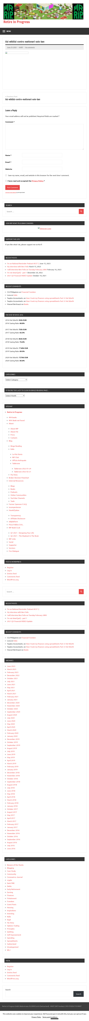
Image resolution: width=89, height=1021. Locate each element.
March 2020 (11, 730)
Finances (10, 895)
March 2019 (11, 763)
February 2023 (12, 672)
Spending (10, 938)
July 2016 (11, 845)
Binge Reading (16, 446)
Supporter (13, 545)
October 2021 (12, 678)
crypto (9, 880)
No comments (30, 47)
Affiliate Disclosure (18, 518)
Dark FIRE (11, 883)
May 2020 (11, 724)
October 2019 (12, 742)
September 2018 (13, 782)
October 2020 (12, 709)
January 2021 (12, 699)
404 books (13, 417)
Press (13, 435)
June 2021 (11, 684)
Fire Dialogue (14, 551)
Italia (15, 295)
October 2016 (12, 836)
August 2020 (12, 715)
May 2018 (11, 794)
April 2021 (11, 690)
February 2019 (12, 766)
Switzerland (11, 944)
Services (12, 548)
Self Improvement (14, 935)
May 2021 (11, 687)
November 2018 (13, 775)
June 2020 (11, 721)
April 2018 (11, 797)
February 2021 (12, 696)
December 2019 (13, 739)
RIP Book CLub (14, 527)
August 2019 (12, 748)
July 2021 (11, 681)
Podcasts (14, 492)
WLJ (8, 950)
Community (11, 874)
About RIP (14, 428)
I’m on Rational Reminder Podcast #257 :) (23, 263)
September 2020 (13, 712)
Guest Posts (11, 904)
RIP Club (15, 457)
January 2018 (12, 806)
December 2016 (13, 830)
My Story (14, 474)
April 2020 (11, 727)
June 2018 (11, 791)
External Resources (16, 481)
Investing (10, 913)
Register (10, 567)
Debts (9, 886)
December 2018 (13, 772)
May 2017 (11, 815)
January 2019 (12, 769)
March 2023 (11, 669)
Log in (9, 570)
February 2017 (12, 824)
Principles (11, 929)
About (11, 423)
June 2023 (11, 666)
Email (8, 162)
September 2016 (13, 839)
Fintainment (11, 898)
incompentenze (15, 507)
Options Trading (13, 926)
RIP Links (12, 539)
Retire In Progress (16, 21)
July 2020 (11, 718)
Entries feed (11, 573)
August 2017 (12, 812)
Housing (10, 907)
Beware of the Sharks (15, 865)
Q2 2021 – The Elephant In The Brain (25, 536)
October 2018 (12, 778)
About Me (14, 432)
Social (11, 542)
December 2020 (13, 703)
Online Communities (18, 495)
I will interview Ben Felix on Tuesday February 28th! (27, 269)
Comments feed (13, 576)
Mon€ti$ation (14, 510)
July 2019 (11, 751)
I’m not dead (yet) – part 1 (17, 272)
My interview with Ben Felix (18, 266)
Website (8, 169)
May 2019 (11, 757)
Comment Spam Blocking (10, 192)
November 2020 (13, 706)
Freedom (10, 901)
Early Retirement (13, 889)
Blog (10, 441)
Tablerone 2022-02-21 (22, 471)
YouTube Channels (18, 498)
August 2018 (12, 785)
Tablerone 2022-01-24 (22, 468)
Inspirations (11, 910)
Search (8, 989)
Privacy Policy (38, 181)
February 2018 (12, 803)
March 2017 (11, 821)
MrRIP (21, 47)
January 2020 (12, 736)
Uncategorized (12, 947)
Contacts (14, 438)
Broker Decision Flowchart (19, 478)
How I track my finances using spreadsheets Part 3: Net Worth (50, 298)
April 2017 (11, 818)
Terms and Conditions (49, 1017)
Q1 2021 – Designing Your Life (22, 533)
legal (9, 919)
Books (26, 304)
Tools (13, 501)
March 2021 (11, 693)
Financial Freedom (28, 292)
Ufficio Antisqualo (19, 460)
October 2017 (12, 809)
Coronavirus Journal (14, 877)
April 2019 (11, 760)
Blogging (10, 868)
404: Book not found (17, 420)
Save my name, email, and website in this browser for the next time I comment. (38, 175)
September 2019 (13, 745)
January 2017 (12, 827)
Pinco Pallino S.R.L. (16, 524)
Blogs (13, 486)
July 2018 (11, 788)
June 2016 (11, 848)
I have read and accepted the (26, 181)
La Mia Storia (17, 454)
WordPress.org (13, 579)
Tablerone (16, 463)
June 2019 (11, 754)
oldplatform (13, 521)
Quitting (10, 932)
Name (8, 155)
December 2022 (13, 675)
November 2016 (13, 833)
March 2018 (11, 800)
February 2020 (12, 733)
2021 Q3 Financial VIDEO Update (19, 275)
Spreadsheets (12, 941)
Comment (10, 122)
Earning (10, 892)
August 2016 (12, 842)
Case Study (11, 871)
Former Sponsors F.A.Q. (18, 504)
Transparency (16, 515)
